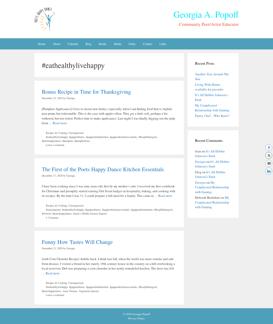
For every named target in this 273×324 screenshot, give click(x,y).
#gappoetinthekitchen (97, 137)
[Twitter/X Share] (268, 155)
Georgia (200, 161)
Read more (60, 123)
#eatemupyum (53, 209)
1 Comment (52, 217)
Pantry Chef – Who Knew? (212, 116)
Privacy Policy (136, 318)
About (56, 44)
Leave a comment (55, 145)
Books (102, 44)
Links (163, 44)
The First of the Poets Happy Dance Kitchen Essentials (103, 169)
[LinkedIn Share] (268, 171)
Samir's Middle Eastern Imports (90, 213)
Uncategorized (75, 133)
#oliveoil (46, 213)
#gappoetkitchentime (142, 209)
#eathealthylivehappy (57, 137)
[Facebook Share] (268, 147)
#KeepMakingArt (148, 137)
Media (117, 44)
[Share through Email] (268, 163)
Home (41, 44)
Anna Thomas (69, 291)
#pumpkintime (82, 141)
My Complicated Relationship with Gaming (212, 187)
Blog (88, 44)
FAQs (132, 44)
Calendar (73, 44)
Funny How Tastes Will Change (77, 241)
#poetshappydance (51, 141)
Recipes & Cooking (56, 133)
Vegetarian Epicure (89, 291)
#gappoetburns (76, 137)
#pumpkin (67, 141)
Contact (147, 44)
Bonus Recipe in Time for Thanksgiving (86, 91)
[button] (268, 178)
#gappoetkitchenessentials (123, 137)
